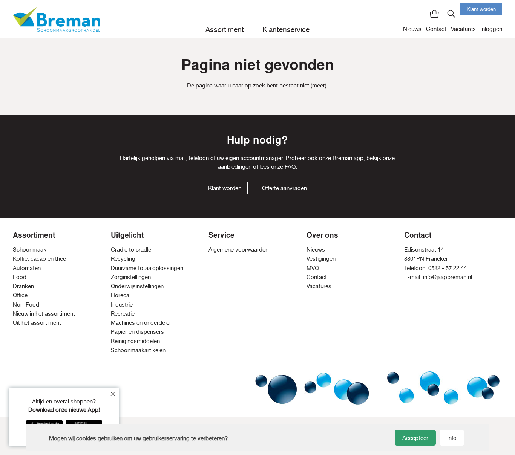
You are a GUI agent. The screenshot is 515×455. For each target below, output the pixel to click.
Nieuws (412, 29)
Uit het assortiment (37, 322)
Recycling (123, 258)
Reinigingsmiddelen (135, 341)
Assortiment (224, 29)
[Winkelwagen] (434, 14)
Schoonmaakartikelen (138, 350)
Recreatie (123, 313)
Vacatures (463, 29)
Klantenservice (286, 29)
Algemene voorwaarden (238, 249)
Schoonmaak (29, 249)
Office (20, 295)
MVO (313, 268)
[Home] (56, 19)
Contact (436, 29)
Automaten (27, 268)
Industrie (122, 304)
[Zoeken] (452, 14)
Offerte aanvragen (284, 188)
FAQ (290, 166)
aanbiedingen (234, 166)
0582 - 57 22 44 (447, 268)
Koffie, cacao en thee (39, 258)
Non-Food (26, 304)
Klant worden (481, 9)
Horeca (120, 295)
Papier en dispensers (137, 331)
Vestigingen (321, 258)
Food (19, 277)
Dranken (23, 286)
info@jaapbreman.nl (447, 277)
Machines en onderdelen (141, 322)
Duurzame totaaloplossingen (147, 268)
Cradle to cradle (131, 249)
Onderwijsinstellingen (137, 286)
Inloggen (491, 29)
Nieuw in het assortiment (44, 313)
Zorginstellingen (131, 277)
